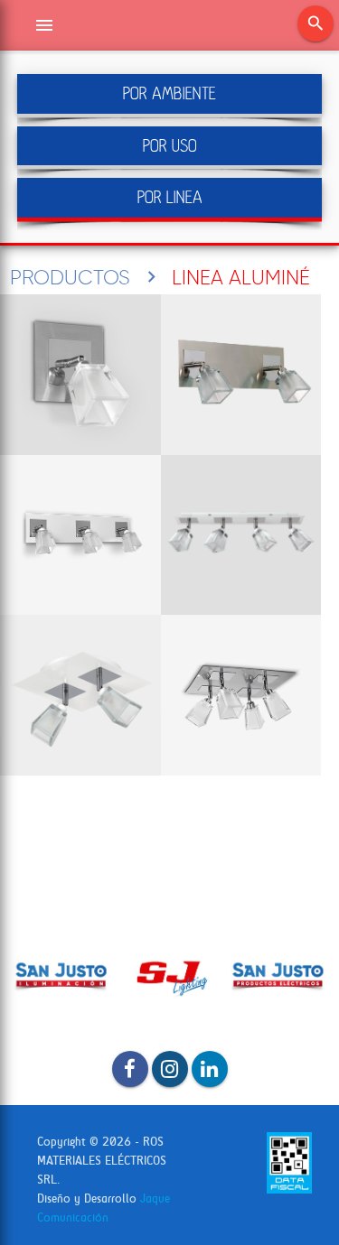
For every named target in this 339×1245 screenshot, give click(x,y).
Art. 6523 (241, 374)
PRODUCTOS (70, 277)
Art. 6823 (80, 695)
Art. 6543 (241, 535)
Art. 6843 (241, 695)
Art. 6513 (80, 374)
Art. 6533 (80, 535)
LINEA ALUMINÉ (241, 277)
